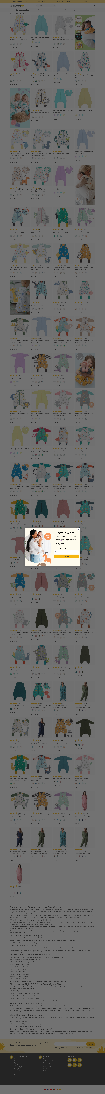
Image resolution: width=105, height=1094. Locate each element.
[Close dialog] (78, 529)
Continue (66, 556)
